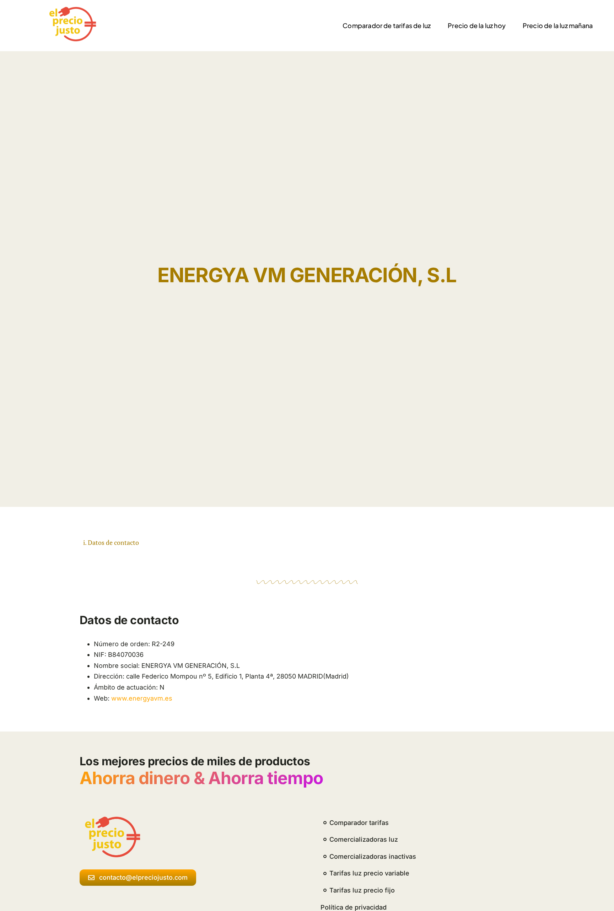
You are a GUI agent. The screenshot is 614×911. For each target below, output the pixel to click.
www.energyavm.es (141, 698)
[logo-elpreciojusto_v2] (71, 9)
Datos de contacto (113, 542)
